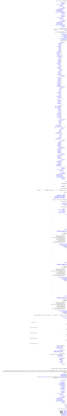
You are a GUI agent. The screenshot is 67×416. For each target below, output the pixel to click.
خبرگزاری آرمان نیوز (44, 376)
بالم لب (59, 71)
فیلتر (38, 190)
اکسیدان (59, 142)
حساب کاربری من (60, 4)
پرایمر (60, 44)
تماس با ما (61, 362)
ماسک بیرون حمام (58, 107)
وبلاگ (62, 360)
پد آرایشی (59, 152)
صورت (61, 87)
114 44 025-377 (60, 355)
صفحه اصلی (61, 358)
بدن (62, 98)
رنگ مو (59, 141)
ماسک (60, 89)
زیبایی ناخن (61, 160)
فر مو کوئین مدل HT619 (62, 231)
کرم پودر (59, 43)
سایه (60, 58)
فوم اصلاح (59, 97)
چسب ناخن (59, 165)
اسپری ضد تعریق (58, 133)
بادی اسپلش (59, 132)
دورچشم (59, 79)
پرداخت (61, 5)
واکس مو (59, 112)
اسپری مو (59, 118)
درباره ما (61, 361)
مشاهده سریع (64, 245)
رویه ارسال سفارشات (59, 175)
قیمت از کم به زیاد (62, 211)
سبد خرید (61, 6)
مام (60, 130)
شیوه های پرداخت (60, 23)
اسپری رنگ (59, 113)
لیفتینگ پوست (58, 85)
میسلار (59, 91)
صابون (60, 93)
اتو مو (60, 122)
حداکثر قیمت (51, 190)
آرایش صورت (60, 42)
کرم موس (59, 46)
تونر (60, 90)
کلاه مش (59, 146)
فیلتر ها (65, 204)
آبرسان (59, 78)
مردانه (62, 134)
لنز (60, 66)
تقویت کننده (59, 77)
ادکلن (60, 129)
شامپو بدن (59, 100)
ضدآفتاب (59, 80)
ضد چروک (59, 84)
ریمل (60, 57)
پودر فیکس (59, 51)
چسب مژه (59, 158)
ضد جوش (59, 83)
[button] (63, 244)
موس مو (59, 115)
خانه (66, 199)
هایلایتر (60, 50)
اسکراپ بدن (59, 103)
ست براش (59, 149)
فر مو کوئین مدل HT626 (62, 264)
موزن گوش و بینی (58, 125)
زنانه (62, 128)
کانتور (60, 47)
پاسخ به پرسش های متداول (58, 350)
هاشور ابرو (59, 61)
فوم (60, 95)
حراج (64, 185)
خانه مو (61, 140)
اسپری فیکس (58, 52)
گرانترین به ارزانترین (61, 212)
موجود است (63, 186)
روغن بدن (59, 101)
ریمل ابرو (59, 64)
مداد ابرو (59, 60)
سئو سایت (59, 376)
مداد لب (59, 73)
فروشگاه (61, 359)
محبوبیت (63, 208)
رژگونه (60, 49)
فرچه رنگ (59, 145)
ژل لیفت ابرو (58, 63)
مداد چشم (59, 59)
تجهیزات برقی (60, 120)
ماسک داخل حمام (58, 106)
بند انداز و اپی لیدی (58, 126)
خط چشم (59, 56)
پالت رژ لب (59, 74)
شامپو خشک (59, 116)
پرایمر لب (59, 72)
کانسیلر (59, 45)
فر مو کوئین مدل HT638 (62, 297)
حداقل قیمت (64, 190)
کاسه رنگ (59, 144)
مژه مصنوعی (58, 155)
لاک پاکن (59, 163)
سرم (60, 88)
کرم (62, 76)
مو (62, 104)
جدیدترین (63, 210)
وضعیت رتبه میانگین (61, 209)
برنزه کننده (59, 102)
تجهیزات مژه (61, 154)
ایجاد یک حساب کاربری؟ (63, 410)
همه (64, 194)
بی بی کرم (59, 53)
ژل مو (60, 111)
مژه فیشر (59, 157)
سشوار (59, 121)
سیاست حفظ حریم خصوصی (58, 351)
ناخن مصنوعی (58, 161)
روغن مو (59, 108)
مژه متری (59, 156)
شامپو (60, 105)
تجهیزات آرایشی (60, 148)
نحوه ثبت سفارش (60, 9)
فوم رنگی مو (59, 114)
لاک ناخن (59, 162)
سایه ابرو (59, 62)
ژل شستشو (59, 92)
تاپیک (60, 117)
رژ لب (60, 70)
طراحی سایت (64, 376)
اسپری (60, 131)
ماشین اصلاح (59, 124)
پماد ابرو (59, 65)
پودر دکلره (59, 143)
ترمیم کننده (59, 81)
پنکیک (60, 48)
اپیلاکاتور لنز (59, 67)
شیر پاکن (59, 94)
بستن (66, 181)
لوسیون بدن (59, 99)
